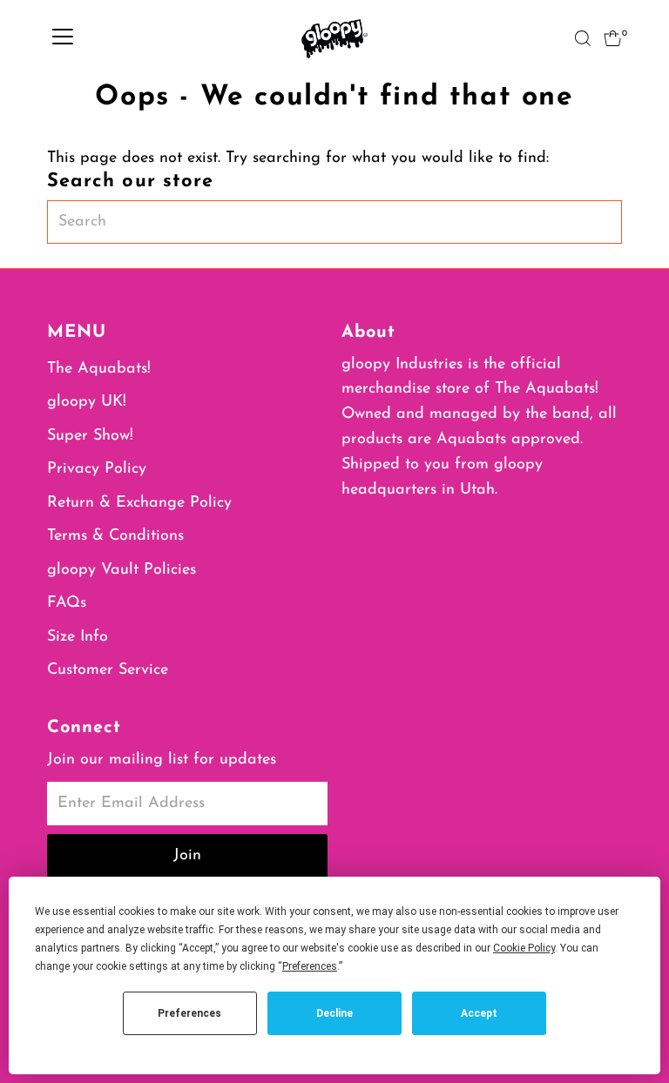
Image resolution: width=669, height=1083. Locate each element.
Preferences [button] (309, 966)
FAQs (66, 603)
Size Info (77, 637)
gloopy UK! (86, 402)
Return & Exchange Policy (139, 503)
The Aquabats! (99, 369)
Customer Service (107, 670)
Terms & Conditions (115, 536)
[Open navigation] (62, 38)
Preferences (189, 1013)
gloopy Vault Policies (121, 570)
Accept (479, 1013)
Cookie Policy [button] (524, 948)
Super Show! (90, 436)
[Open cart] (613, 38)
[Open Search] (583, 38)
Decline (334, 1013)
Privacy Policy (96, 469)
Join (187, 856)
